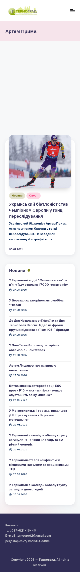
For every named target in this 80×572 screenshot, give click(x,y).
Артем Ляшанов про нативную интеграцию (32, 367)
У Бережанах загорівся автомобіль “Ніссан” (36, 302)
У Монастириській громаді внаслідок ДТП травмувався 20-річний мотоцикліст (38, 415)
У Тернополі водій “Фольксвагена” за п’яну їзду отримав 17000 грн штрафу (38, 282)
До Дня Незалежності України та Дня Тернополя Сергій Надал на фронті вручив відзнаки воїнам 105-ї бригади (39, 325)
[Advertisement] (40, 84)
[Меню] (72, 10)
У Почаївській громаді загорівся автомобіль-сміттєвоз (34, 347)
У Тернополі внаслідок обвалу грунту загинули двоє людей (38, 487)
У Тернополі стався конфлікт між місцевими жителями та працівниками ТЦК (39, 464)
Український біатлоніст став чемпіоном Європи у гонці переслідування (38, 210)
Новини (17, 195)
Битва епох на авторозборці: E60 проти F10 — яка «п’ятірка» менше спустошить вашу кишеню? (35, 390)
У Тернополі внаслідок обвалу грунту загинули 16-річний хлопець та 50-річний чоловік (38, 439)
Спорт (33, 195)
